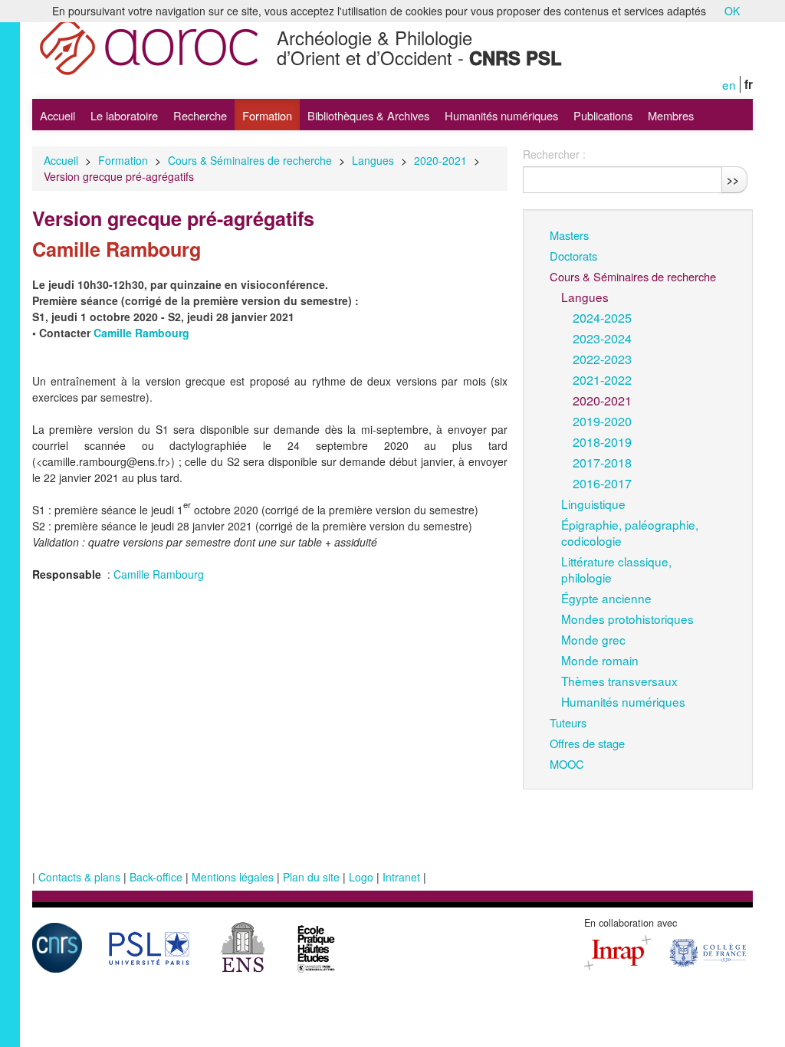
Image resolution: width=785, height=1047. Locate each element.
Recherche (200, 115)
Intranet (401, 877)
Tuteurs (568, 722)
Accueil (57, 115)
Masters (569, 235)
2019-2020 (602, 421)
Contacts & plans (79, 877)
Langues (373, 160)
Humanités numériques (501, 115)
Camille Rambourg (158, 574)
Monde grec (593, 639)
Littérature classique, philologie (616, 569)
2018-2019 (602, 441)
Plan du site (311, 877)
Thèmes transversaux (619, 680)
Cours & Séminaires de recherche (250, 160)
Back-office (156, 877)
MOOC (567, 764)
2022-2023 (602, 359)
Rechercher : (554, 154)
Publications (602, 115)
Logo (361, 877)
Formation (267, 115)
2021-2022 (602, 379)
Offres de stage (587, 743)
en (729, 84)
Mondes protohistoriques (627, 618)
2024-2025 (602, 317)
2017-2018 (602, 462)
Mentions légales (233, 877)
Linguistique (593, 503)
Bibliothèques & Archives (368, 115)
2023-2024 (602, 338)
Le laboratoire (124, 115)
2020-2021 (440, 160)
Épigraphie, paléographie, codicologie (629, 532)
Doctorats (573, 256)
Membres (671, 115)
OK (732, 10)
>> (733, 179)
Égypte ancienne (606, 597)
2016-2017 (602, 483)
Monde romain (600, 660)
